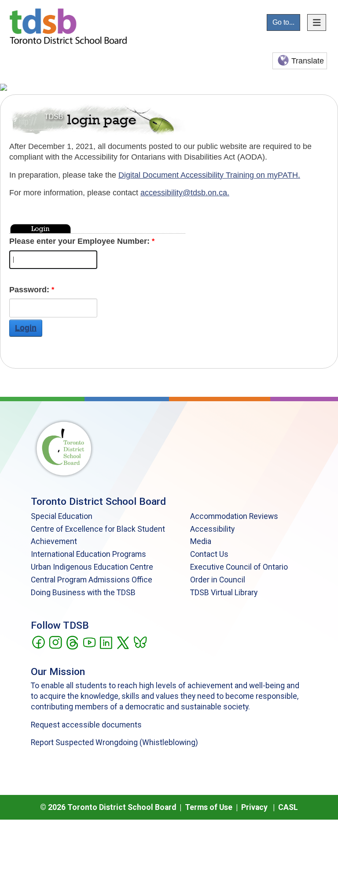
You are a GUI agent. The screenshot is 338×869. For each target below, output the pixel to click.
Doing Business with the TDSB (83, 592)
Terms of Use (208, 807)
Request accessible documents (86, 724)
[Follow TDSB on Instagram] (55, 641)
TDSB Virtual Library (223, 592)
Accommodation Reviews (234, 516)
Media (200, 541)
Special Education (61, 516)
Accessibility (212, 529)
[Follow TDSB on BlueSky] (139, 641)
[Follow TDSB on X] (122, 641)
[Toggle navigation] (317, 22)
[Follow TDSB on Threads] (72, 641)
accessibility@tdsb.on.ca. (184, 192)
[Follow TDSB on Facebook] (38, 641)
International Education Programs (88, 554)
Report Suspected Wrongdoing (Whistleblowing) (114, 742)
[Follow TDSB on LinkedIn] (106, 641)
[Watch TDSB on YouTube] (89, 641)
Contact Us (209, 554)
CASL (288, 807)
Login (26, 328)
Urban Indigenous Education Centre (92, 567)
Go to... (283, 22)
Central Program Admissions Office (91, 579)
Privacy (254, 807)
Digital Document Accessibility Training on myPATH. (209, 175)
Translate (307, 60)
